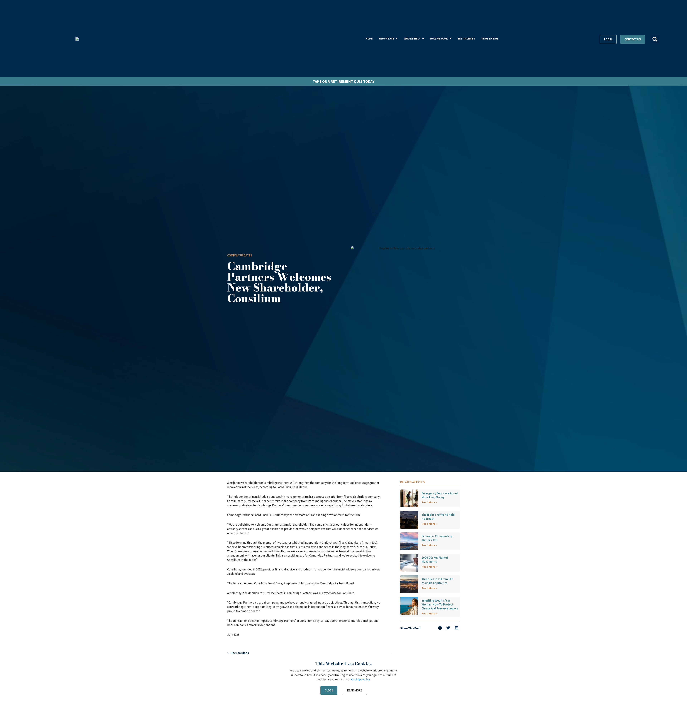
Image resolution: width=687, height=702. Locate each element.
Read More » (429, 502)
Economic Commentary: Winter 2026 (437, 538)
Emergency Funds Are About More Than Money (440, 495)
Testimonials (466, 38)
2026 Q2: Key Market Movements (435, 559)
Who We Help (412, 38)
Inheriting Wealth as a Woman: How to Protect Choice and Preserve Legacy (440, 604)
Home (369, 38)
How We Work (439, 38)
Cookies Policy (360, 679)
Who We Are (386, 38)
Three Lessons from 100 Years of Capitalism (437, 581)
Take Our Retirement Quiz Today (343, 81)
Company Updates (239, 255)
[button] (655, 39)
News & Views (489, 38)
